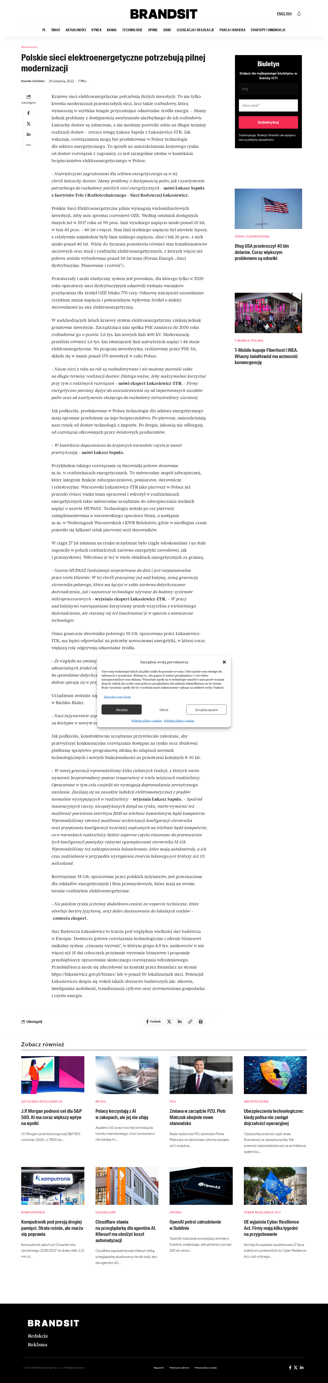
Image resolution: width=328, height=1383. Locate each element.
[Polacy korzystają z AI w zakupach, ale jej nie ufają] (127, 1075)
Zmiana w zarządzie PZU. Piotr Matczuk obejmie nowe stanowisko (198, 1117)
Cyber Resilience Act (262, 1212)
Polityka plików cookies (146, 721)
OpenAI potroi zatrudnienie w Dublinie (195, 1225)
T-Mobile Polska (249, 340)
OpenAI (176, 1212)
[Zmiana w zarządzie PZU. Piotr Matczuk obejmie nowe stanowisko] (201, 1075)
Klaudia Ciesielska (33, 81)
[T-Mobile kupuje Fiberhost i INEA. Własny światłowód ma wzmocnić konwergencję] (268, 313)
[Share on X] (28, 123)
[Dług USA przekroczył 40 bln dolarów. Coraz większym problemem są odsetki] (268, 209)
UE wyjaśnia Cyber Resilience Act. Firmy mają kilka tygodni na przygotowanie (271, 1228)
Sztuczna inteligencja (41, 1101)
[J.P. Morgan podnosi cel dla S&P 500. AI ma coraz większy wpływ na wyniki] (52, 1075)
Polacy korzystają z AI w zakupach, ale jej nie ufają (121, 1114)
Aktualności (29, 47)
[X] (296, 1367)
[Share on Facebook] (28, 113)
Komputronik (33, 1212)
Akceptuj (121, 709)
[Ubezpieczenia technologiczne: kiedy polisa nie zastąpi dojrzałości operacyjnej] (275, 1075)
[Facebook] (290, 1367)
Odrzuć (164, 709)
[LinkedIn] (302, 1367)
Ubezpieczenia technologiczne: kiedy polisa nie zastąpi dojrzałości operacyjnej (274, 1117)
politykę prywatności (260, 139)
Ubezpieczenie (256, 1101)
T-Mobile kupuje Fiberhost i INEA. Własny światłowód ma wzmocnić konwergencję (266, 356)
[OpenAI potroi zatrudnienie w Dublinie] (201, 1186)
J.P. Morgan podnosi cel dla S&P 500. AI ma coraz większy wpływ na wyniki (51, 1117)
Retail (100, 1101)
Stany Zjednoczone (252, 236)
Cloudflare (105, 1212)
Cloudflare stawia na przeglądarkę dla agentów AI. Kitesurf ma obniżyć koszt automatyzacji (125, 1231)
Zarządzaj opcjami (206, 709)
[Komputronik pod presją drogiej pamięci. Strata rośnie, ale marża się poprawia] (52, 1186)
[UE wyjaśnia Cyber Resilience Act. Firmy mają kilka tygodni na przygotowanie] (275, 1186)
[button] (224, 662)
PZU (173, 1101)
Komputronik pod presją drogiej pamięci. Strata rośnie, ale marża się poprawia (52, 1228)
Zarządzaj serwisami (117, 697)
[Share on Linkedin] (28, 134)
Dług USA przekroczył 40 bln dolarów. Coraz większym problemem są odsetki (262, 252)
